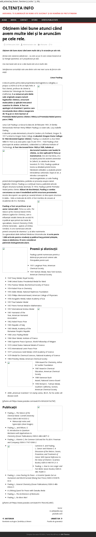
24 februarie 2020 (12, 44)
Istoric (35, 20)
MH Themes (65, 534)
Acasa (4, 20)
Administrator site (29, 44)
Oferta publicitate (50, 20)
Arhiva (13, 20)
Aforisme (43, 44)
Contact (24, 20)
